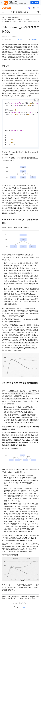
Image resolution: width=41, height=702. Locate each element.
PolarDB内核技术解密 (10, 21)
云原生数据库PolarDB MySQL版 (13, 19)
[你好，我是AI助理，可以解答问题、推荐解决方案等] (29, 7)
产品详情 (19, 39)
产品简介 (26, 19)
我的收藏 (34, 39)
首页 (3, 17)
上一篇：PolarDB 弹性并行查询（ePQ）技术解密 (10, 597)
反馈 (24, 607)
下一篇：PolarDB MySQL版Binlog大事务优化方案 (29, 597)
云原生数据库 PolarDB (12, 17)
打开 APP (35, 3)
